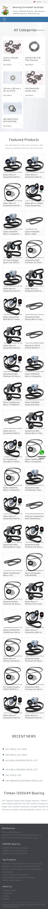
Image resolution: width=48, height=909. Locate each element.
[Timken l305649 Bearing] (12, 47)
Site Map (5, 896)
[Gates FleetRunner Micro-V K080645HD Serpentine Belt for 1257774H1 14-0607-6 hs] (12, 391)
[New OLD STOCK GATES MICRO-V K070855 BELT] (34, 334)
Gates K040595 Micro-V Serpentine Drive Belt (11, 234)
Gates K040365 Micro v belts (32, 233)
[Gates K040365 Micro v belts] (34, 220)
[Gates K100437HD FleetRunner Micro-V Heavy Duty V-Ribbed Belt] (12, 619)
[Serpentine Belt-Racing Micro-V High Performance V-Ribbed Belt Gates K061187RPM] (12, 533)
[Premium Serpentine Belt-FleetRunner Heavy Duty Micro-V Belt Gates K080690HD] (34, 505)
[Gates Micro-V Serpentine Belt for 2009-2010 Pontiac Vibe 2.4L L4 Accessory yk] (12, 420)
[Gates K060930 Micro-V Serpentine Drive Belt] (34, 363)
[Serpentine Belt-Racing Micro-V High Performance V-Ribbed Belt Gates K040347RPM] (34, 306)
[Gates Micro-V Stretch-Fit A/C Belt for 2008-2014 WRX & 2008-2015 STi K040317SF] (34, 590)
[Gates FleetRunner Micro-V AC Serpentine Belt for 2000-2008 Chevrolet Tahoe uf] (12, 562)
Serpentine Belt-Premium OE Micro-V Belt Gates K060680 (34, 661)
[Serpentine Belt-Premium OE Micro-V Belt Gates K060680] (34, 647)
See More (7, 65)
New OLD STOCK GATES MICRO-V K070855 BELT (32, 348)
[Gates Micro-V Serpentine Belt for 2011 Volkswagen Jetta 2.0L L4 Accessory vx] (12, 334)
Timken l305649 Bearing (11, 832)
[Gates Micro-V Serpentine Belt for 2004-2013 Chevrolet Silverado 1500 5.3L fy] (12, 704)
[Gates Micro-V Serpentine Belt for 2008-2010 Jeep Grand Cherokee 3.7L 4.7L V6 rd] (34, 164)
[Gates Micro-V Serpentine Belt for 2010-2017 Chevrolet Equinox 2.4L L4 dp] (34, 277)
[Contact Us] (42, 454)
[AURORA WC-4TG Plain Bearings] (34, 47)
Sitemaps (6, 899)
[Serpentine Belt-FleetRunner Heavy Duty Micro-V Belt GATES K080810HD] (34, 477)
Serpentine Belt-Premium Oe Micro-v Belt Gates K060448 (34, 689)
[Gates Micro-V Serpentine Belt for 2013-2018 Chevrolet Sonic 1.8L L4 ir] (12, 164)
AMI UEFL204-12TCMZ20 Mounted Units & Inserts (21, 835)
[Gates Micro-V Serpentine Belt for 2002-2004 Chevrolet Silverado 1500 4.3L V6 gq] (34, 619)
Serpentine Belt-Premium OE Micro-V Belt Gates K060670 (34, 547)
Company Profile (8, 891)
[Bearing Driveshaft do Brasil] (6, 10)
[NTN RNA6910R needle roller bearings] (34, 77)
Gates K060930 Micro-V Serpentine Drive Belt (33, 376)
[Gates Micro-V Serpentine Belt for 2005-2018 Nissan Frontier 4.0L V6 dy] (34, 704)
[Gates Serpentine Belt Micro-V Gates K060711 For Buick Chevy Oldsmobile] (12, 306)
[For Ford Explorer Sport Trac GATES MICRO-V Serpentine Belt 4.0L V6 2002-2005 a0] (12, 249)
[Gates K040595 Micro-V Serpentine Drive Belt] (12, 220)
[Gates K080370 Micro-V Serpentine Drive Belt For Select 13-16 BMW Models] (12, 477)
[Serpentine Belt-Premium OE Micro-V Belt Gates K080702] (12, 590)
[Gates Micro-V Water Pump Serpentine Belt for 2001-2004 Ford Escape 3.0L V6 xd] (34, 192)
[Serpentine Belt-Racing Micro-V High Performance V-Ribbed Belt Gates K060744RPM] (34, 420)
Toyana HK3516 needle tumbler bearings (18, 878)
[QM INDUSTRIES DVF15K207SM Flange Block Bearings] (12, 108)
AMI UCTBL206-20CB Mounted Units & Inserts (20, 838)
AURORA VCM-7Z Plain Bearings (14, 854)
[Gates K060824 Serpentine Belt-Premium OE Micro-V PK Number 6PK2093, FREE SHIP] (34, 391)
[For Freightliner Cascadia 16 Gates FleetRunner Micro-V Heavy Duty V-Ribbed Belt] (12, 448)
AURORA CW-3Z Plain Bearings (14, 851)
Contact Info (7, 893)
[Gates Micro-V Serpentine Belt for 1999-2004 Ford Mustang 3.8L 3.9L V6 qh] (12, 277)
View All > (41, 30)
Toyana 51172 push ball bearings (14, 875)
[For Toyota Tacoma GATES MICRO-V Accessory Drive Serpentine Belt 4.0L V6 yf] (12, 676)
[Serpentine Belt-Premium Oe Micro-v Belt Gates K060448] (34, 676)
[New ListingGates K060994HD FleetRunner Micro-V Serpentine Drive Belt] (34, 562)
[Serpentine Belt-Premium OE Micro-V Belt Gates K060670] (34, 533)
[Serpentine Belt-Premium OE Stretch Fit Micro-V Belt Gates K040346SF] (34, 249)
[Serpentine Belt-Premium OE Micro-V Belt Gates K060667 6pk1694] (12, 363)
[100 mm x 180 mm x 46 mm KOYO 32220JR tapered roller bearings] (12, 77)
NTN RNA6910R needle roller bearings (32, 91)
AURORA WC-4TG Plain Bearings (33, 59)
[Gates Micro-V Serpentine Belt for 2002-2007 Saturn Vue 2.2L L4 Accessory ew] (12, 192)
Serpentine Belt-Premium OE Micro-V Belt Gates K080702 (12, 604)
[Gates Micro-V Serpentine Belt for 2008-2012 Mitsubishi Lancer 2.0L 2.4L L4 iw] (12, 505)
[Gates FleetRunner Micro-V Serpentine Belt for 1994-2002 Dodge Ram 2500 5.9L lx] (34, 448)
